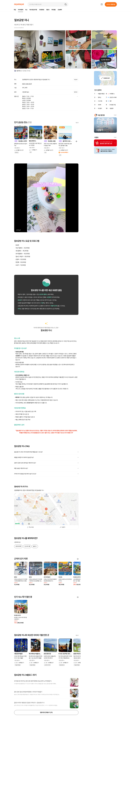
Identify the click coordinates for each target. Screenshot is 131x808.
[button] (66, 4)
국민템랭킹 (41, 9)
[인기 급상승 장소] (76, 141)
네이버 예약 (18, 546)
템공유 (47, 9)
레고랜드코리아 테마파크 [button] (78, 577)
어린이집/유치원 (33, 9)
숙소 (26, 9)
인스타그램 (27, 546)
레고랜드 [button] (60, 577)
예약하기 (75, 92)
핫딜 (15, 9)
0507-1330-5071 (27, 84)
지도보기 (75, 79)
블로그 (35, 546)
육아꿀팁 (54, 9)
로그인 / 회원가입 (111, 4)
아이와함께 (20, 9)
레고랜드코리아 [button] (17, 615)
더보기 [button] (115, 115)
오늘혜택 (60, 9)
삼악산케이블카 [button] (47, 577)
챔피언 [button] (15, 577)
